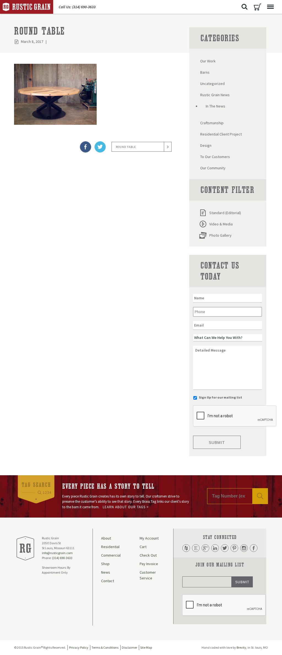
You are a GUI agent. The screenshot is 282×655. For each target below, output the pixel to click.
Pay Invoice (149, 563)
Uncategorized (212, 83)
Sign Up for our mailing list (220, 397)
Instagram (244, 548)
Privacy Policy (78, 647)
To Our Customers (215, 156)
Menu (270, 7)
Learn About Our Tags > (126, 507)
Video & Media (221, 224)
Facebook (253, 548)
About (106, 538)
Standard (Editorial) (225, 212)
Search (244, 7)
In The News (215, 106)
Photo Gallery (220, 235)
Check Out (148, 555)
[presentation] (235, 416)
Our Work (208, 61)
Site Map (146, 647)
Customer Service (148, 575)
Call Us (77, 6)
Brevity (241, 647)
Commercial (111, 555)
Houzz (186, 548)
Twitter (225, 548)
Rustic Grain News (215, 94)
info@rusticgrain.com (57, 553)
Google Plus (205, 548)
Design (206, 145)
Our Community (213, 167)
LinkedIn (215, 548)
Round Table (126, 147)
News (105, 572)
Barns (205, 72)
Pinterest (234, 548)
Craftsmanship (212, 122)
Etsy (196, 548)
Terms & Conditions (104, 647)
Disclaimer (129, 647)
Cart (257, 7)
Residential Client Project (221, 134)
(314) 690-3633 (62, 558)
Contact (107, 580)
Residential (110, 546)
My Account (149, 538)
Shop (105, 563)
